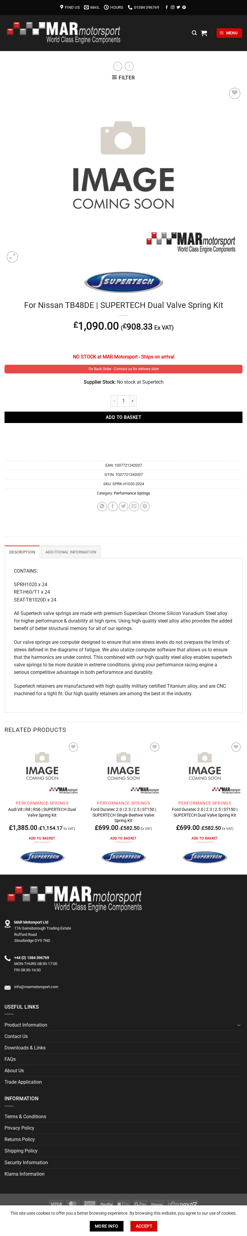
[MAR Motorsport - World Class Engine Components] (65, 33)
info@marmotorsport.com (36, 987)
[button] (194, 33)
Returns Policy (20, 1139)
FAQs (10, 1059)
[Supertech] (42, 857)
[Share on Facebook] (112, 506)
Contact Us (16, 1036)
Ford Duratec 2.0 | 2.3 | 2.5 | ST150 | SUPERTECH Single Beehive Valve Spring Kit (123, 815)
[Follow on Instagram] (172, 7)
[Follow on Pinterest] (184, 7)
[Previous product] (129, 66)
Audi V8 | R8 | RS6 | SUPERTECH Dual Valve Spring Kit (42, 812)
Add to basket (123, 417)
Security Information (26, 1162)
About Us (14, 1070)
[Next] (242, 807)
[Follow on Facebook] (167, 7)
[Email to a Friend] (134, 506)
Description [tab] (22, 552)
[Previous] (4, 807)
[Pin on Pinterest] (145, 506)
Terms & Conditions (25, 1116)
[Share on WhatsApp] (102, 506)
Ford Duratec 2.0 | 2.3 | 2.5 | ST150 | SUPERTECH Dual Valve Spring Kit (204, 812)
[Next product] (117, 66)
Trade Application (23, 1082)
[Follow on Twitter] (178, 7)
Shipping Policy (21, 1151)
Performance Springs (132, 493)
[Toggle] (238, 1025)
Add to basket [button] (42, 838)
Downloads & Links (25, 1048)
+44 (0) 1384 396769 (31, 957)
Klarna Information (25, 1174)
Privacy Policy (19, 1128)
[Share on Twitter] (123, 506)
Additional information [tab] (70, 552)
